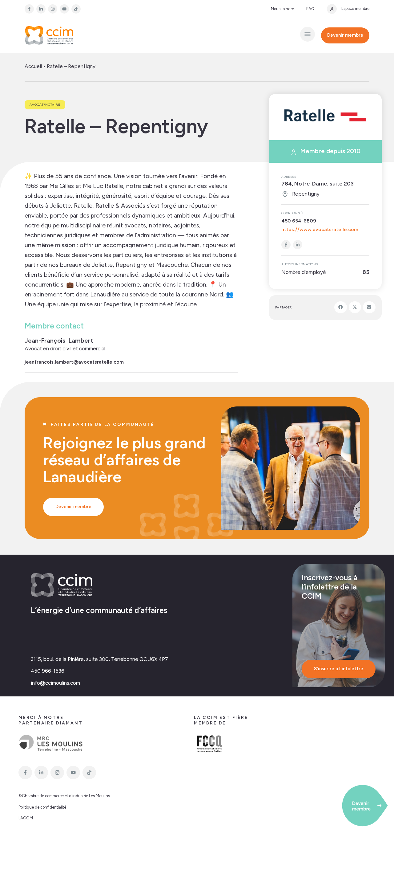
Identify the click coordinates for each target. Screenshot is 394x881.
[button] (340, 307)
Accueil (33, 66)
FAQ (310, 8)
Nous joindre (282, 8)
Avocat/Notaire (45, 105)
